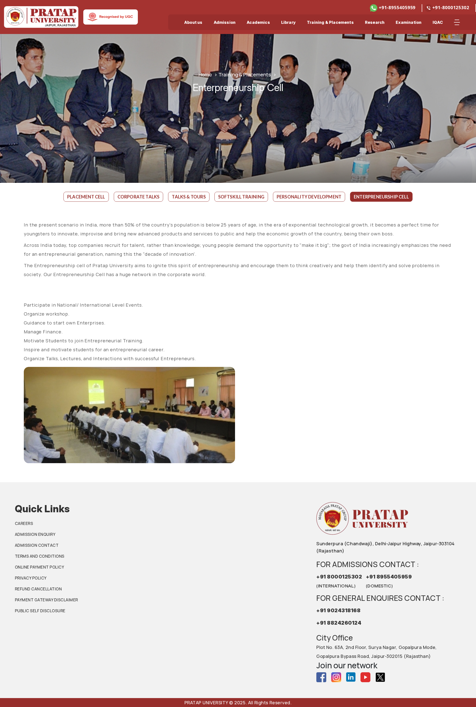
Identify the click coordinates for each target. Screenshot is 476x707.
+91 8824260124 (338, 623)
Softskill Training (241, 196)
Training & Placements (330, 22)
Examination (408, 22)
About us (193, 22)
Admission (225, 22)
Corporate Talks (139, 196)
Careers (24, 523)
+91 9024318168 (338, 610)
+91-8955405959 (396, 7)
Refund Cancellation (38, 589)
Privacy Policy (31, 578)
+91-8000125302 (450, 7)
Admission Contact (37, 545)
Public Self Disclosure (40, 610)
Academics (258, 22)
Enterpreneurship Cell (381, 196)
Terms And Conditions (39, 556)
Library (288, 22)
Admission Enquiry (35, 534)
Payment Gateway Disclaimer (46, 600)
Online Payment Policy (39, 567)
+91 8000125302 (339, 581)
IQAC (438, 22)
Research (375, 22)
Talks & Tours (189, 196)
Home (205, 74)
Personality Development (309, 196)
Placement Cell (86, 196)
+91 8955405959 (389, 581)
